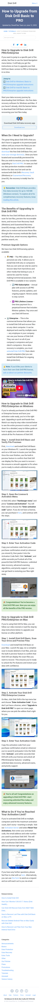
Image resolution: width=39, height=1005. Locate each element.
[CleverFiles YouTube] (26, 991)
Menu (34, 3)
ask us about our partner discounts (17, 373)
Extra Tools (6, 955)
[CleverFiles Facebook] (12, 991)
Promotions (6, 967)
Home (5, 31)
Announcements (8, 944)
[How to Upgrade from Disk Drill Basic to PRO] (14, 45)
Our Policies (6, 961)
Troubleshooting (8, 970)
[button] (18, 537)
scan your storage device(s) (13, 155)
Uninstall (5, 976)
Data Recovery (7, 952)
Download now (19, 127)
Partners (15, 995)
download (6, 152)
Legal (34, 995)
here (20, 513)
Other (4, 958)
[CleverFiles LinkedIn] (21, 991)
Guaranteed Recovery (22, 175)
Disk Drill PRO (17, 163)
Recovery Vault (28, 172)
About (5, 995)
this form (15, 878)
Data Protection (7, 949)
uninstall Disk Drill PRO (16, 351)
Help (10, 995)
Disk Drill (12, 3)
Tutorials (12, 31)
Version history (7, 979)
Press (4, 964)
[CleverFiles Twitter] (17, 991)
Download (6, 645)
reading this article (10, 200)
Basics (4, 947)
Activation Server (12, 828)
